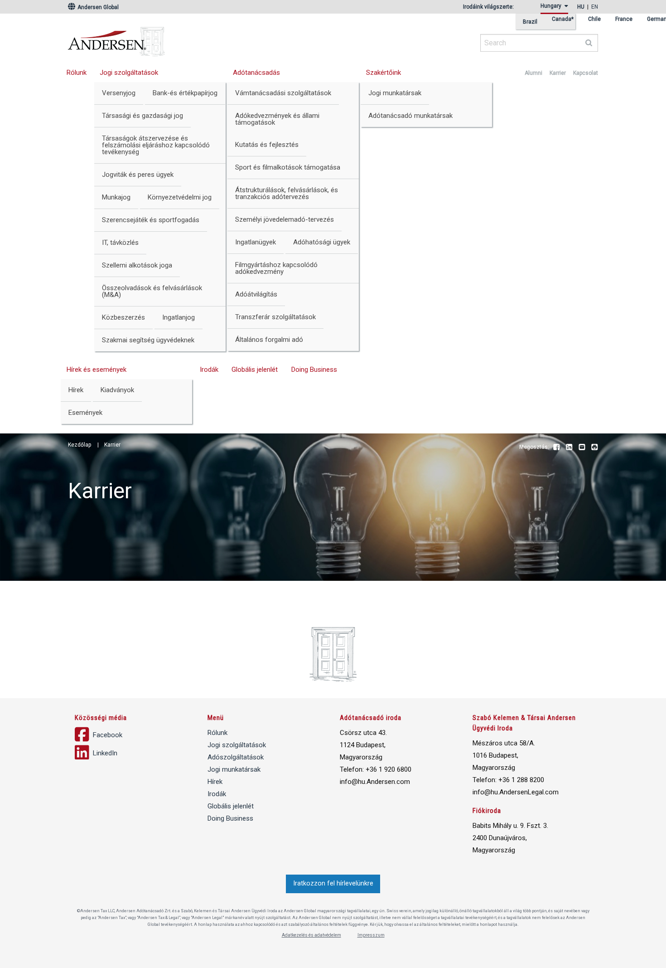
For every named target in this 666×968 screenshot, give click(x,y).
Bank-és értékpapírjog (185, 93)
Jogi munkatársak (394, 93)
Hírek (75, 390)
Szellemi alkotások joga (137, 265)
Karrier (558, 73)
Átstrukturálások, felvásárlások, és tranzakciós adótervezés (286, 193)
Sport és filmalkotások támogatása (287, 167)
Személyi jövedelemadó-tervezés (284, 219)
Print (594, 447)
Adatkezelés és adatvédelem (311, 935)
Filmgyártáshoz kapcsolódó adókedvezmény (276, 268)
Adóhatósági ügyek (321, 242)
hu (580, 7)
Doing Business (314, 369)
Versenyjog (118, 93)
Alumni (533, 73)
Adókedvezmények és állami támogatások (277, 119)
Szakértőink (383, 72)
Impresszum (371, 935)
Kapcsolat (585, 73)
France (623, 19)
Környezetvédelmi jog (180, 197)
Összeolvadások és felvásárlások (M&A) (152, 291)
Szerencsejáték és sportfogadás (150, 220)
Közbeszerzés (123, 317)
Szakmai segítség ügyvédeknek (148, 340)
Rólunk (77, 72)
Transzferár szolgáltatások (275, 317)
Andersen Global (97, 7)
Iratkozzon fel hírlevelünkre (333, 883)
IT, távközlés (120, 242)
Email (581, 447)
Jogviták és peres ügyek (138, 174)
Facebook (556, 447)
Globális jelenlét (255, 369)
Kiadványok (117, 390)
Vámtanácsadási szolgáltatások (283, 93)
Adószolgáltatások (236, 757)
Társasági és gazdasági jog (142, 116)
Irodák (209, 369)
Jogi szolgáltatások (129, 72)
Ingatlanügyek (255, 242)
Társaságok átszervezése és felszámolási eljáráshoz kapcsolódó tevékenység (156, 145)
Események (85, 413)
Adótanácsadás (256, 72)
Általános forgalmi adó (269, 340)
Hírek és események (96, 369)
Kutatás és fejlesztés (267, 145)
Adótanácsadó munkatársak (410, 116)
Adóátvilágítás (256, 294)
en (594, 7)
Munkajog (116, 197)
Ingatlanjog (178, 317)
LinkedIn (569, 447)
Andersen (204, 38)
